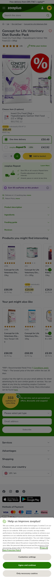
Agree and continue (27, 565)
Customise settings (27, 557)
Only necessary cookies (27, 573)
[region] (27, 548)
